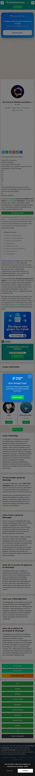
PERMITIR (25, 770)
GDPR (26, 766)
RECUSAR (10, 770)
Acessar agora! (17, 397)
